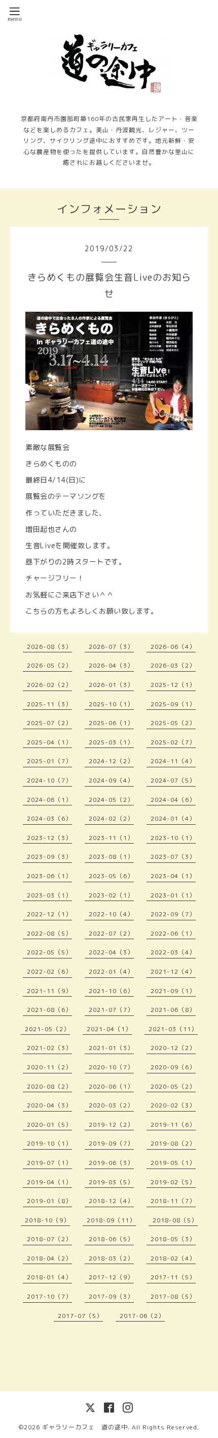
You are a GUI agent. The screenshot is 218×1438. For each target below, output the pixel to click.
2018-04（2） (49, 1258)
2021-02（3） (49, 1047)
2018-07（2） (49, 1239)
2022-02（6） (49, 971)
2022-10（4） (111, 914)
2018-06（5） (111, 1239)
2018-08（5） (175, 1220)
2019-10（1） (49, 1143)
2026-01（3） (111, 684)
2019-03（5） (111, 1182)
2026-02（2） (49, 684)
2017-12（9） (111, 1277)
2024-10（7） (49, 780)
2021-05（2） (47, 1029)
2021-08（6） (49, 1009)
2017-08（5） (173, 1296)
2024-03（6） (49, 818)
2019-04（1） (49, 1182)
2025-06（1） (111, 722)
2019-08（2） (173, 1143)
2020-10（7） (111, 1067)
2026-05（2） (49, 665)
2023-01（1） (173, 895)
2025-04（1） (49, 742)
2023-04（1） (173, 876)
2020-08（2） (49, 1086)
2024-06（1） (49, 799)
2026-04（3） (111, 665)
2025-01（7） (49, 761)
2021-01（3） (111, 1047)
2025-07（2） (49, 722)
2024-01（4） (173, 818)
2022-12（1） (49, 914)
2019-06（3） (111, 1162)
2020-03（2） (111, 1105)
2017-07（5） (80, 1315)
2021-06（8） (173, 1009)
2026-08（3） (49, 646)
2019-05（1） (173, 1162)
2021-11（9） (49, 990)
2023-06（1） (49, 876)
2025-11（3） (49, 704)
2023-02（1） (111, 895)
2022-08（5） (49, 933)
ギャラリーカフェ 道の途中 (85, 1427)
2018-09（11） (111, 1220)
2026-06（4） (173, 646)
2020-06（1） (111, 1086)
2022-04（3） (111, 952)
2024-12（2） (111, 761)
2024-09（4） (111, 780)
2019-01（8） (49, 1200)
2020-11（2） (49, 1067)
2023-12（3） (49, 837)
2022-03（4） (173, 952)
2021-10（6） (111, 990)
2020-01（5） (49, 1124)
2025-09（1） (173, 704)
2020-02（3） (173, 1105)
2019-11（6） (173, 1124)
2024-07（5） (173, 780)
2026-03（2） (173, 665)
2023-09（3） (49, 856)
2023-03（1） (49, 895)
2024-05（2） (111, 799)
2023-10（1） (173, 837)
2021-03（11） (173, 1029)
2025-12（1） (173, 684)
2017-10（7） (49, 1296)
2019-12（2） (111, 1124)
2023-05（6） (111, 876)
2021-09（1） (173, 990)
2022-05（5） (49, 952)
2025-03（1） (111, 742)
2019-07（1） (49, 1162)
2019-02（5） (173, 1182)
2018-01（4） (49, 1277)
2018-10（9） (47, 1220)
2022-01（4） (111, 971)
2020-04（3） (49, 1105)
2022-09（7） (173, 914)
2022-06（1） (173, 933)
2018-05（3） (173, 1239)
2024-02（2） (111, 818)
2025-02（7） (173, 742)
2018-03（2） (111, 1258)
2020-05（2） (173, 1086)
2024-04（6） (173, 799)
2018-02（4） (173, 1258)
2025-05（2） (173, 722)
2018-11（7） (173, 1200)
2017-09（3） (111, 1296)
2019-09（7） (111, 1143)
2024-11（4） (173, 761)
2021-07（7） (111, 1009)
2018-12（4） (111, 1200)
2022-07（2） (111, 933)
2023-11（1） (111, 837)
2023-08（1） (111, 856)
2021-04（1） (109, 1029)
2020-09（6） (173, 1067)
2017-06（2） (142, 1315)
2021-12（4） (173, 971)
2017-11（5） (173, 1277)
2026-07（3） (111, 646)
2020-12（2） (173, 1047)
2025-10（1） (111, 704)
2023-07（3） (173, 856)
